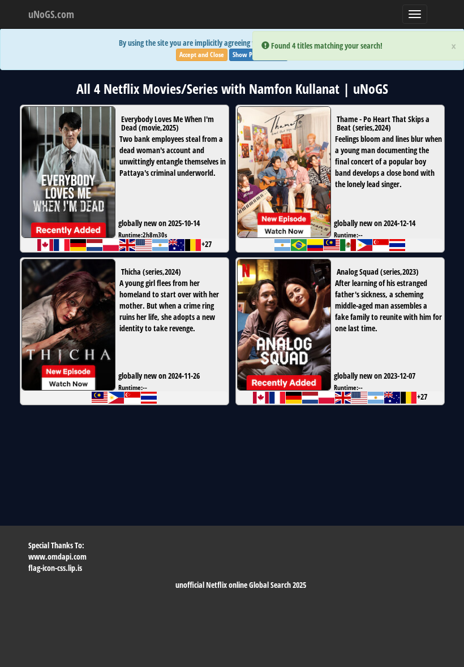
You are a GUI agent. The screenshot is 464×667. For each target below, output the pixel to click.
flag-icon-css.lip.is (55, 567)
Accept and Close (201, 54)
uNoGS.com (51, 14)
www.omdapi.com (57, 556)
